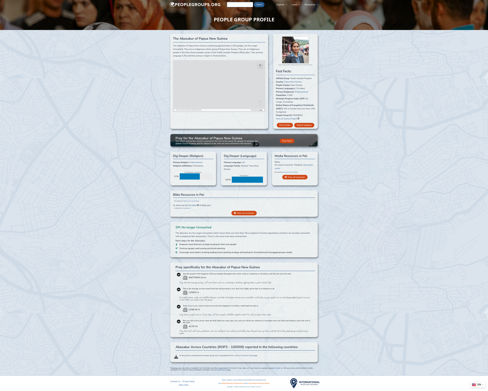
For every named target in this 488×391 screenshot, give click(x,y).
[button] (285, 4)
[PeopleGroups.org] (195, 4)
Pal (297, 88)
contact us (278, 368)
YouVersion (186, 208)
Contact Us (175, 381)
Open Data (183, 385)
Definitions (221, 370)
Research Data (247, 355)
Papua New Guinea (293, 81)
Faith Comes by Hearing (191, 201)
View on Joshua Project (287, 118)
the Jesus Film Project (290, 172)
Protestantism (301, 91)
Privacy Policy (188, 381)
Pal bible (192, 205)
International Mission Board (259, 383)
